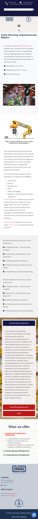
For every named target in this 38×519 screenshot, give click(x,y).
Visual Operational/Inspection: (17, 451)
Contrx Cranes (13, 225)
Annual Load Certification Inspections (15, 434)
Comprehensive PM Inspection (17, 455)
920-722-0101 (10, 496)
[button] (19, 26)
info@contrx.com (11, 493)
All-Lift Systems (24, 46)
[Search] (33, 9)
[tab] (19, 323)
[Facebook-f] (19, 30)
